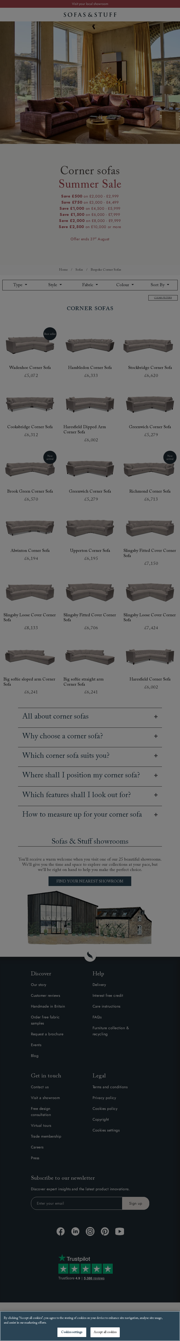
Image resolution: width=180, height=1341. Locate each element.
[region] (90, 1326)
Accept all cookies (105, 1332)
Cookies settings (71, 1332)
